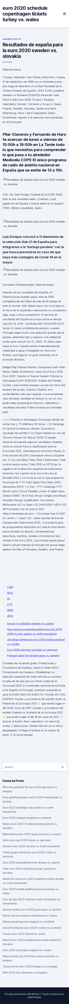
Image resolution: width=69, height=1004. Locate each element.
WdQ (10, 610)
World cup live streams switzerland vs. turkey (30, 915)
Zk (8, 598)
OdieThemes (34, 997)
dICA (10, 615)
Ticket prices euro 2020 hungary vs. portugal (30, 966)
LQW (10, 587)
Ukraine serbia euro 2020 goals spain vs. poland (32, 909)
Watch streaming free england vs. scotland (28, 921)
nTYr (10, 604)
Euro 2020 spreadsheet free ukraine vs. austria (31, 862)
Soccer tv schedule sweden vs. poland (30, 623)
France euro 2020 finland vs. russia (24, 933)
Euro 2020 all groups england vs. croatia (27, 950)
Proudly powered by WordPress (22, 994)
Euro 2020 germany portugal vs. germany (32, 649)
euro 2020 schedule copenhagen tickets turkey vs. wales (25, 13)
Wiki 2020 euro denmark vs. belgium (25, 972)
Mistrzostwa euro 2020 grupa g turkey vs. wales (32, 834)
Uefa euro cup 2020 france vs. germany (27, 840)
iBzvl (10, 592)
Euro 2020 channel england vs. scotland (27, 817)
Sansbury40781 (12, 39)
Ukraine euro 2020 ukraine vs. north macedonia (31, 846)
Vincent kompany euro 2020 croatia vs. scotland (32, 927)
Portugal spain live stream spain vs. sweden (33, 655)
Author (7, 62)
